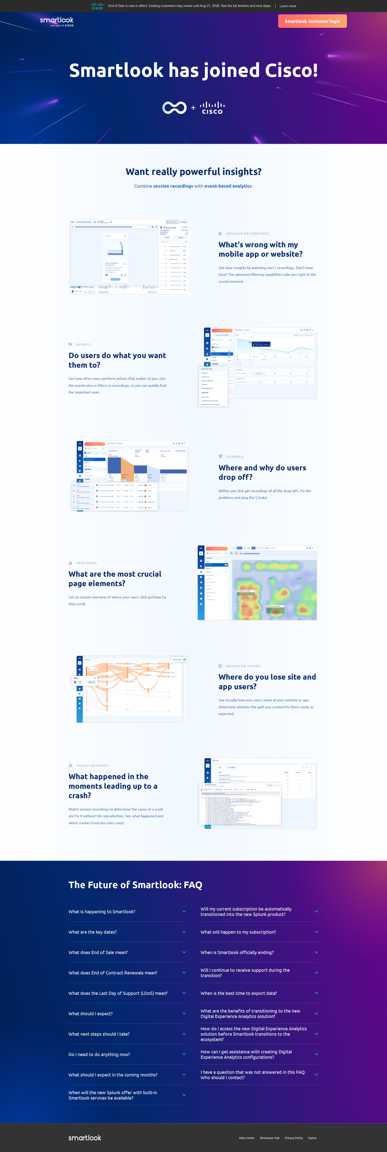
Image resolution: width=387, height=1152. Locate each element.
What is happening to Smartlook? (102, 911)
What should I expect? (91, 1013)
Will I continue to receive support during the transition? (245, 972)
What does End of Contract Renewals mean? (113, 972)
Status (312, 1138)
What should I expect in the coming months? (113, 1074)
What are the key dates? (93, 932)
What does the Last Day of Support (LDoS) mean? (118, 993)
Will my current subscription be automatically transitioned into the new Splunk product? (246, 911)
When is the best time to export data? (239, 993)
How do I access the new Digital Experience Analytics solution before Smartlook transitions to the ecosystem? (254, 1034)
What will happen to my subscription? (238, 932)
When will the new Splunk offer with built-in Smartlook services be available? (113, 1094)
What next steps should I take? (99, 1034)
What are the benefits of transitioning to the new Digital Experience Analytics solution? (250, 1013)
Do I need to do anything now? (99, 1054)
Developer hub (270, 1138)
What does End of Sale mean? (98, 952)
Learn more (288, 6)
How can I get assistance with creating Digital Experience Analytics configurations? (246, 1054)
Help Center (247, 1138)
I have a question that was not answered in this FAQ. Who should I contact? (253, 1074)
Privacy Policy (294, 1138)
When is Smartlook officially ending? (237, 952)
